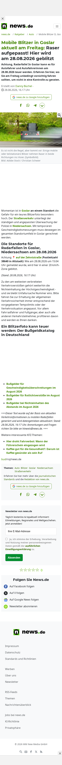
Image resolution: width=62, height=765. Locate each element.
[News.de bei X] (36, 751)
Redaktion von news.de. (37, 479)
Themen (10, 698)
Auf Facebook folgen (21, 586)
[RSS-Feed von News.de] (41, 751)
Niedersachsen (45, 467)
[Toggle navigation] (57, 26)
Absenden (14, 557)
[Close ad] (2, 18)
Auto (17, 467)
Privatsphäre (13, 728)
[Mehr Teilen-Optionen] (42, 105)
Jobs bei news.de (15, 715)
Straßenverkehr (23, 471)
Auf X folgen (16, 593)
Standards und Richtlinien (20, 659)
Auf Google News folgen (24, 599)
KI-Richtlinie (12, 721)
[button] (31, 97)
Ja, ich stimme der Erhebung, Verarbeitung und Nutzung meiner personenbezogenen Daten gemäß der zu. (30, 544)
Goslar (32, 467)
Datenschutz (12, 652)
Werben (10, 669)
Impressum (12, 646)
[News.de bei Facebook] (31, 751)
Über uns (10, 675)
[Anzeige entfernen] (60, 753)
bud (3, 459)
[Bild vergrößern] (59, 115)
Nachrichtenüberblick (18, 705)
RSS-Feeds (11, 692)
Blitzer (24, 467)
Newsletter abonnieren (23, 606)
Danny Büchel (23, 86)
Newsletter (11, 682)
